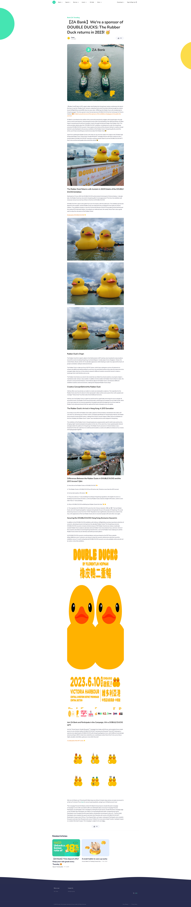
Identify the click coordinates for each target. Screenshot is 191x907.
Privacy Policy (134, 904)
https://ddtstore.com (73, 537)
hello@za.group (71, 891)
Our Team (56, 891)
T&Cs (103, 821)
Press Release (125, 904)
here (82, 802)
